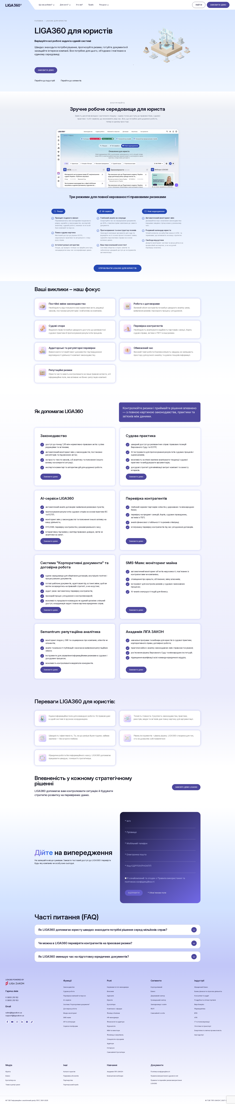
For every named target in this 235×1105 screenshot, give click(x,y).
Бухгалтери (111, 1004)
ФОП (152, 1009)
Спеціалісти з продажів (115, 1039)
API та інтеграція (69, 1022)
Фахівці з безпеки (113, 1013)
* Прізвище (131, 832)
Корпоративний (156, 987)
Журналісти (111, 1026)
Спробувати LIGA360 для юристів (118, 268)
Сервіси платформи (70, 1026)
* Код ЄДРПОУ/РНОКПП (138, 865)
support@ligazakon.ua (15, 1015)
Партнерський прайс (71, 1085)
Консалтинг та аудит (201, 996)
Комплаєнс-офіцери (114, 1009)
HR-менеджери (113, 1017)
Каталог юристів (69, 1072)
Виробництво (199, 1004)
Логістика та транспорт (202, 1026)
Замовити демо (218, 5)
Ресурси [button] (102, 5)
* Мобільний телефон (136, 843)
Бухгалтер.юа (11, 1080)
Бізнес (153, 991)
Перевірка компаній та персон (74, 996)
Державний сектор (158, 996)
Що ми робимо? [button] (45, 5)
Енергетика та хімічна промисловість (208, 1030)
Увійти (198, 5)
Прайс (91, 5)
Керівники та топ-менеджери (118, 987)
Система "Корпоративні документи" (76, 1004)
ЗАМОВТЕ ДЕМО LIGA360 (186, 787)
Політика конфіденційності (160, 1072)
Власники (110, 991)
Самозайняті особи (158, 1013)
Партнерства (68, 1080)
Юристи (110, 1000)
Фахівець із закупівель (115, 1035)
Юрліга (8, 1072)
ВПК (195, 1013)
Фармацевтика (199, 1009)
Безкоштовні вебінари (115, 1076)
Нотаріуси (110, 1048)
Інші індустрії (199, 1035)
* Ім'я (128, 821)
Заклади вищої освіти (158, 1004)
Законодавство (69, 987)
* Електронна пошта (135, 854)
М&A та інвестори (113, 1030)
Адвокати (110, 996)
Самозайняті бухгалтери (116, 1052)
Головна (39, 21)
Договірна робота (70, 1009)
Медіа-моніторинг (70, 1013)
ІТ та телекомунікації (202, 1022)
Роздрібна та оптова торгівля (205, 1000)
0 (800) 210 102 (12, 997)
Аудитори (110, 1043)
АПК (195, 1017)
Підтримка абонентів (71, 1076)
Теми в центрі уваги (13, 1085)
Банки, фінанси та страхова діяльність (208, 991)
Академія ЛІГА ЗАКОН (115, 1072)
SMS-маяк (67, 1017)
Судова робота (69, 991)
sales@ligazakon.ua (14, 1012)
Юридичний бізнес (201, 987)
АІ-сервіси (67, 1000)
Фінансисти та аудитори (115, 1022)
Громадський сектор (158, 1000)
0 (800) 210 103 (12, 1000)
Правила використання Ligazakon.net (164, 1076)
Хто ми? (79, 5)
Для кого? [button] (64, 5)
